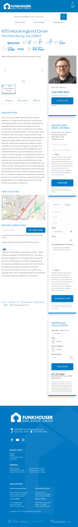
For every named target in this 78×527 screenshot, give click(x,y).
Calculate (62, 367)
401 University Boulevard (19, 493)
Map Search (58, 22)
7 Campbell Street (16, 503)
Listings (12, 302)
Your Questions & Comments (62, 244)
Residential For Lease (36, 470)
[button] (63, 17)
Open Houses (39, 22)
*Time (53, 236)
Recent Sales (64, 95)
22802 (5, 305)
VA (18, 302)
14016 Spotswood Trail (43, 503)
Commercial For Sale (36, 468)
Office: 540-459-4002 (42, 496)
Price (53, 338)
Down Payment (57, 346)
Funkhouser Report (17, 457)
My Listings (55, 95)
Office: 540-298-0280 (42, 506)
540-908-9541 (60, 92)
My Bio (53, 106)
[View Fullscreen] (4, 205)
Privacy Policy (60, 174)
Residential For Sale (17, 470)
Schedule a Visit (67, 205)
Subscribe (62, 183)
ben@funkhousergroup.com (29, 429)
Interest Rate (56, 354)
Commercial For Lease (37, 472)
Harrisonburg (26, 302)
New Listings (20, 22)
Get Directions (36, 230)
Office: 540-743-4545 (17, 506)
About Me (13, 459)
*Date (53, 228)
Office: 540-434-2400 (17, 496)
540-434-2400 (21, 431)
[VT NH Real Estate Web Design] (59, 521)
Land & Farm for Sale (17, 472)
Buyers (12, 453)
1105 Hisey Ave (43, 493)
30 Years (66, 330)
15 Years (57, 333)
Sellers (12, 455)
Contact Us (57, 204)
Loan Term (55, 330)
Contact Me (62, 101)
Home (4, 302)
